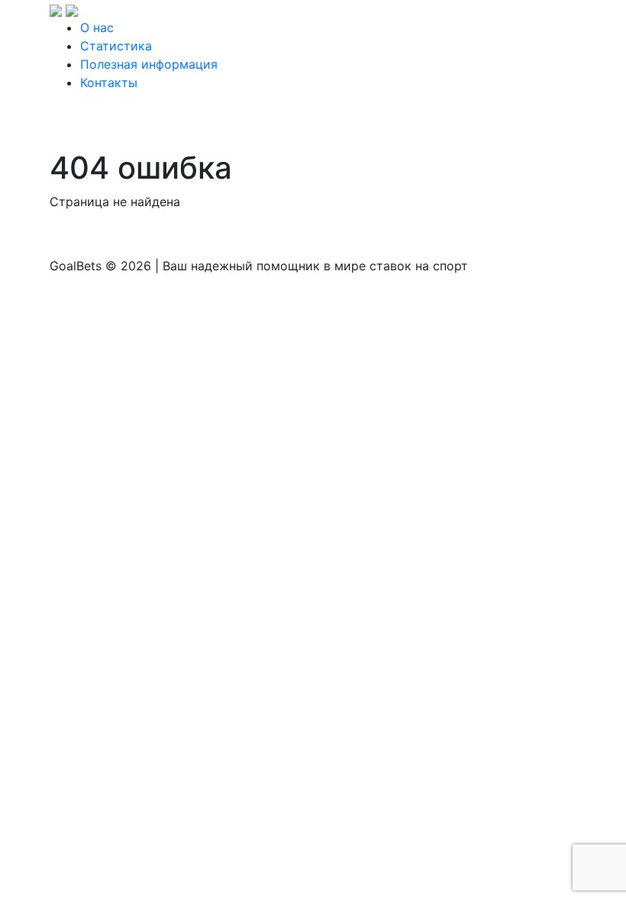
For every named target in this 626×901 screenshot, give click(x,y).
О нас (97, 27)
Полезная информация (149, 64)
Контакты (108, 82)
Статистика (116, 45)
